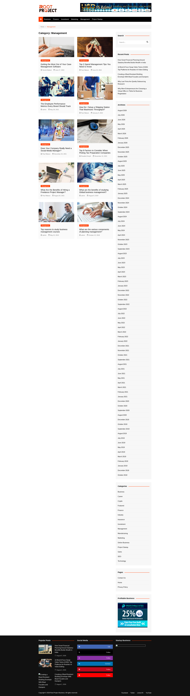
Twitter (132, 693)
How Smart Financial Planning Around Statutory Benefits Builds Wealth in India (132, 61)
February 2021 (123, 392)
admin (44, 109)
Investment (65, 19)
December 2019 (123, 419)
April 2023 (121, 272)
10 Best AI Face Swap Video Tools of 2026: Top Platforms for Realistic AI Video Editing (133, 68)
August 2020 (122, 415)
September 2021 (123, 360)
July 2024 (121, 221)
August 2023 (122, 253)
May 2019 (121, 447)
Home (120, 582)
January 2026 (122, 143)
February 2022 (123, 336)
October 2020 (122, 406)
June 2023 (121, 263)
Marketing (74, 19)
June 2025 (121, 170)
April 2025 (121, 180)
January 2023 (122, 286)
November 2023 (123, 239)
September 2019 (123, 429)
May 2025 (121, 175)
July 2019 (121, 438)
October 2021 (122, 355)
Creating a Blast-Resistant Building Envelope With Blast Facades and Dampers (133, 75)
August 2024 (122, 216)
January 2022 (122, 341)
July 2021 (121, 369)
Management (85, 19)
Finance (56, 19)
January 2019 (122, 466)
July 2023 (121, 258)
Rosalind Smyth (86, 156)
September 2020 (123, 410)
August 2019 (122, 433)
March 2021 (122, 387)
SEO (119, 556)
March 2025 (122, 184)
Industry (120, 515)
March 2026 (122, 133)
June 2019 (121, 443)
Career (120, 496)
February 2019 (123, 461)
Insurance (121, 519)
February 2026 (123, 138)
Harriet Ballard (47, 70)
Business (47, 19)
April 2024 (121, 235)
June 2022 (121, 318)
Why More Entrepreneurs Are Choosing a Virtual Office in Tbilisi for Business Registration (132, 91)
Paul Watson (85, 70)
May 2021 (121, 378)
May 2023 (121, 267)
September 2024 (123, 212)
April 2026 (121, 129)
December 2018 (123, 470)
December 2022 (123, 290)
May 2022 (121, 323)
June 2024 (121, 226)
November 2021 (123, 350)
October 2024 (122, 207)
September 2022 (123, 304)
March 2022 (122, 332)
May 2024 (121, 230)
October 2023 (122, 244)
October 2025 (122, 156)
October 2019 (122, 424)
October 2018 (122, 475)
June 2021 (121, 373)
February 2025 (123, 189)
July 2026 (121, 115)
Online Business (123, 542)
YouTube (148, 693)
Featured (121, 506)
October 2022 (122, 300)
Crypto (120, 501)
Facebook (125, 693)
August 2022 (122, 309)
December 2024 (123, 198)
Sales (120, 552)
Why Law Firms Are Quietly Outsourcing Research (132, 83)
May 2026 (121, 124)
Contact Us (122, 578)
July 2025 (121, 166)
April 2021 (121, 383)
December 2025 (123, 147)
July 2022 (121, 313)
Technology (122, 561)
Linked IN (140, 693)
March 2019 (122, 456)
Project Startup (97, 19)
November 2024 (123, 203)
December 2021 (123, 346)
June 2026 (121, 120)
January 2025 (122, 193)
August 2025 (122, 161)
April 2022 (121, 327)
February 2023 (123, 281)
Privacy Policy (123, 587)
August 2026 (122, 110)
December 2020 (123, 401)
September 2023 (123, 249)
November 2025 (123, 152)
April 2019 (121, 452)
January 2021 (122, 396)
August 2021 (122, 364)
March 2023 (122, 276)
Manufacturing (123, 533)
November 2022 (123, 295)
